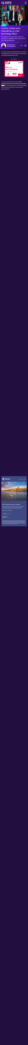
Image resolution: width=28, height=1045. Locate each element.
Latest (4, 25)
